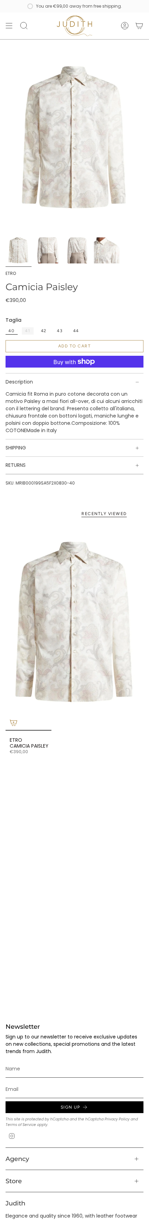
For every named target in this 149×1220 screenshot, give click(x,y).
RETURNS (16, 465)
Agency (17, 1158)
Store (14, 1181)
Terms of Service (21, 1124)
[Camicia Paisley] (74, 627)
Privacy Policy (117, 1119)
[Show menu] (9, 26)
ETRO (11, 273)
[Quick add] (13, 722)
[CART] (139, 26)
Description (19, 381)
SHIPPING (16, 447)
